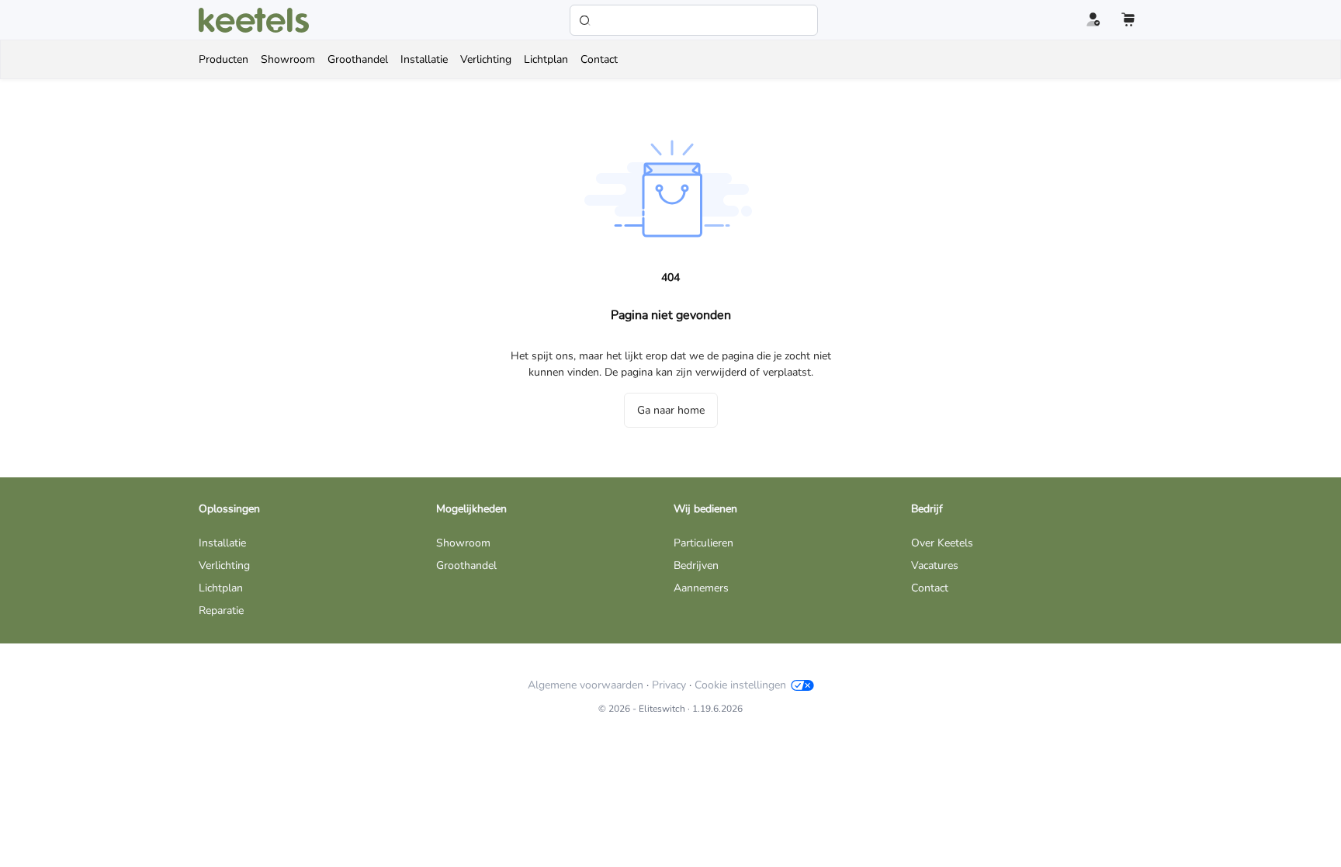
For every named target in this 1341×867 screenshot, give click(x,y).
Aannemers (701, 588)
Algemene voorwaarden (585, 685)
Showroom (463, 543)
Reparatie (221, 610)
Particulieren (703, 543)
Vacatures (934, 565)
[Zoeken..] (694, 20)
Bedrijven (696, 565)
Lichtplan (221, 588)
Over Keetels (942, 543)
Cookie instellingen (740, 685)
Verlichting (224, 565)
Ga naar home (671, 410)
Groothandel (466, 565)
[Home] (254, 20)
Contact (929, 588)
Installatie (222, 543)
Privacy (669, 685)
